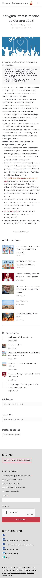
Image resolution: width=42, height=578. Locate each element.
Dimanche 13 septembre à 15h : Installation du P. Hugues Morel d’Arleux (28, 289)
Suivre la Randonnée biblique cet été (26, 315)
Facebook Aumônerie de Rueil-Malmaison (17, 540)
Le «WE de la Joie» (11, 211)
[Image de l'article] (8, 249)
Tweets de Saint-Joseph (11, 553)
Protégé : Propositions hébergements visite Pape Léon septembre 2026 (23, 385)
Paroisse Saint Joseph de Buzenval (14, 487)
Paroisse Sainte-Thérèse (11, 491)
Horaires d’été (21, 301)
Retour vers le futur (15, 345)
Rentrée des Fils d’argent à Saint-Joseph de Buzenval (26, 262)
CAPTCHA (5, 506)
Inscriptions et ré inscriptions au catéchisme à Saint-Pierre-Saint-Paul (28, 249)
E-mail (5, 495)
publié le (21, 232)
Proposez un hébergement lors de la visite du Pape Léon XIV (28, 275)
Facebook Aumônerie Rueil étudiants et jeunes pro (20, 545)
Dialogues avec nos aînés (12, 483)
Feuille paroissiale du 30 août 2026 (20, 337)
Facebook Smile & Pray (11, 549)
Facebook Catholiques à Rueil (13, 536)
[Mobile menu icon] (38, 3)
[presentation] (18, 512)
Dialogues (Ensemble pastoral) (13, 480)
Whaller (7, 558)
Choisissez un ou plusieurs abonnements (17, 476)
